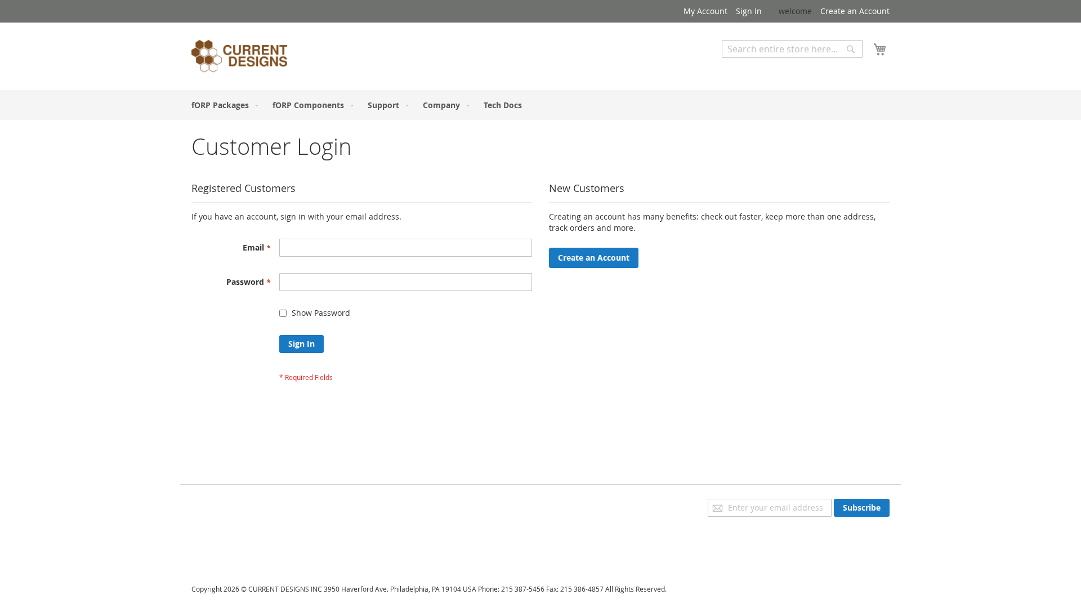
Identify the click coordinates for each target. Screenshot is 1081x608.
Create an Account (855, 11)
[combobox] (792, 49)
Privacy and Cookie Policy (238, 504)
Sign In (749, 11)
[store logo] (239, 58)
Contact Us (211, 551)
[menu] (540, 105)
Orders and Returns (229, 535)
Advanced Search (754, 66)
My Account (705, 11)
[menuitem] (222, 105)
